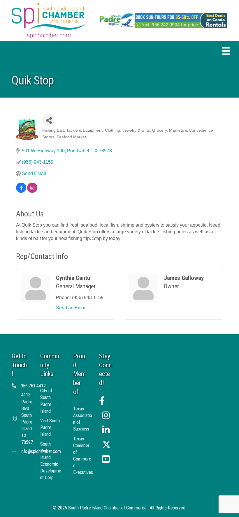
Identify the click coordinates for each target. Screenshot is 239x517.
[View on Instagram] (32, 191)
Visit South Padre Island (50, 427)
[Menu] (226, 51)
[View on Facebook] (21, 191)
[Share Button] (48, 120)
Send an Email (71, 307)
